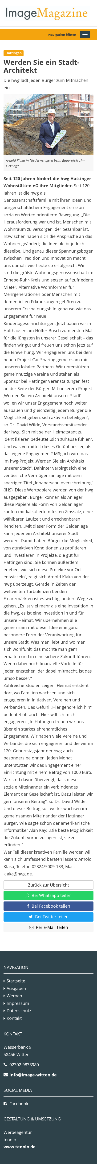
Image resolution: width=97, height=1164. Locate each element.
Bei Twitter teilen (52, 916)
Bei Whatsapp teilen (51, 895)
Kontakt (14, 1018)
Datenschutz (19, 1010)
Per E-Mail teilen (52, 927)
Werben (14, 996)
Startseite (16, 981)
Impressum (18, 1003)
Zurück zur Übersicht (48, 885)
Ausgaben (16, 988)
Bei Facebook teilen (51, 906)
